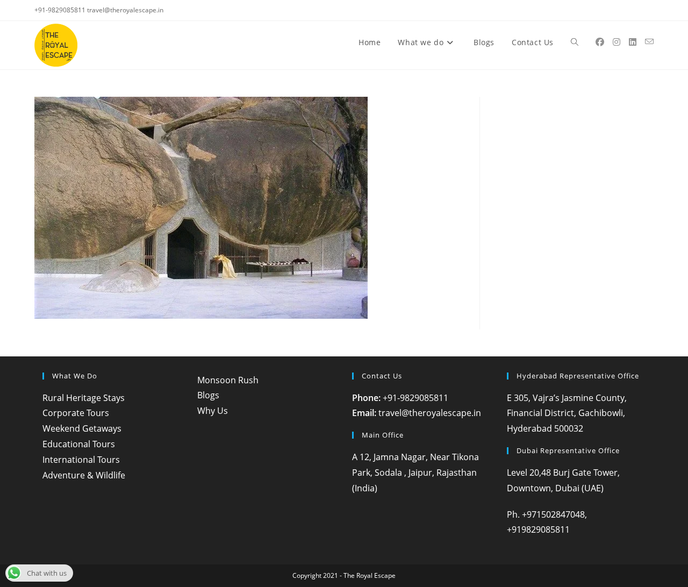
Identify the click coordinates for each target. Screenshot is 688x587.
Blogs (208, 395)
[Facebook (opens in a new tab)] (599, 42)
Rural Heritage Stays (83, 398)
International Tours (81, 460)
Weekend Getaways (81, 428)
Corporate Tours (75, 413)
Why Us (212, 411)
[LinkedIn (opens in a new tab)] (633, 42)
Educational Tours (78, 444)
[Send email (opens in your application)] (649, 41)
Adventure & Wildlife (83, 475)
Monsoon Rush (228, 380)
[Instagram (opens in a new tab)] (616, 42)
